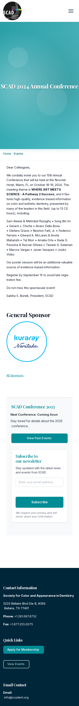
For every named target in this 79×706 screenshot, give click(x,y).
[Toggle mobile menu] (71, 11)
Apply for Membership (23, 649)
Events (19, 153)
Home (7, 153)
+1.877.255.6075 (21, 624)
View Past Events (39, 438)
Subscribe (39, 502)
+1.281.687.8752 (25, 616)
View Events (16, 664)
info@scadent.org (16, 697)
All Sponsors (14, 375)
